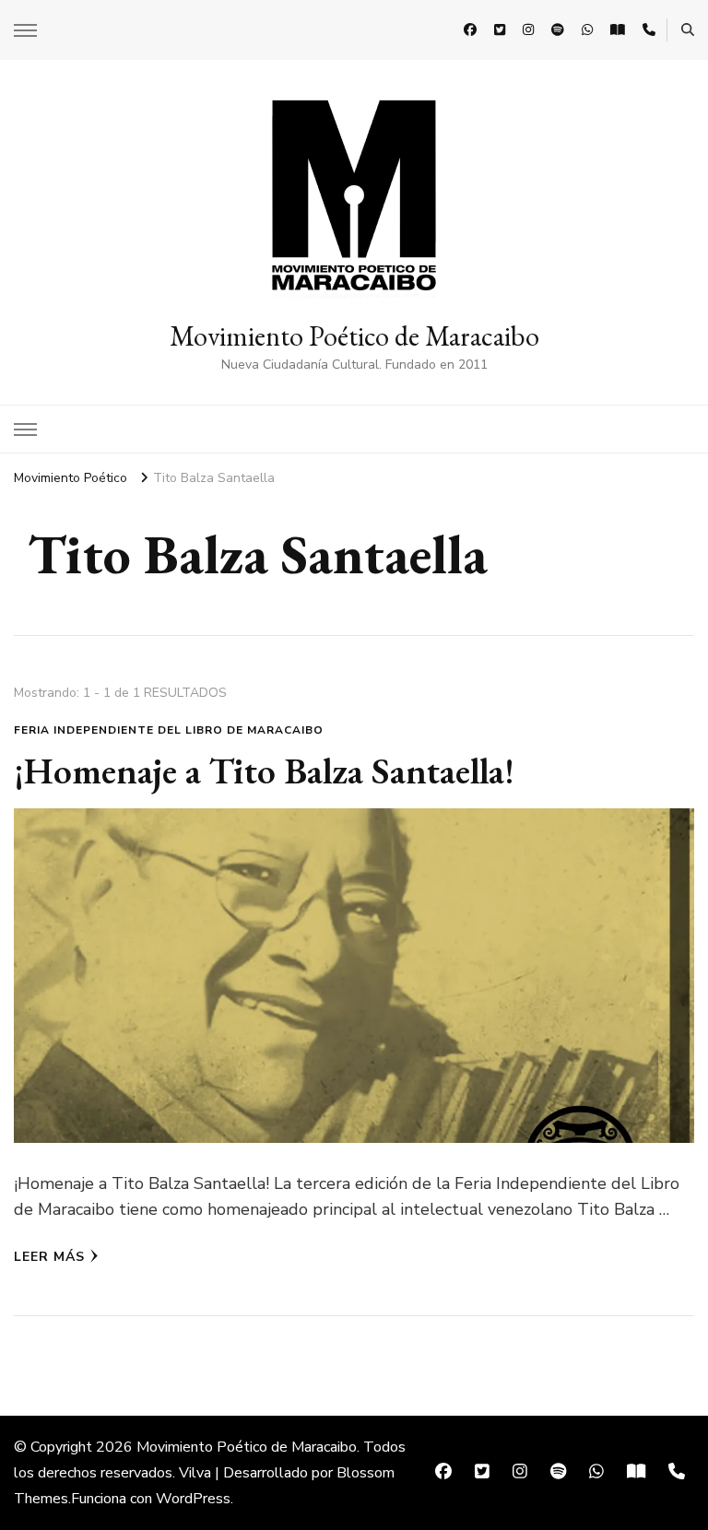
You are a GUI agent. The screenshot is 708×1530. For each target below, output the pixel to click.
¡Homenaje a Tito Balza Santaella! (264, 770)
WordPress (193, 1499)
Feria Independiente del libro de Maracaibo (169, 730)
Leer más (49, 1256)
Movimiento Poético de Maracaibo (354, 336)
